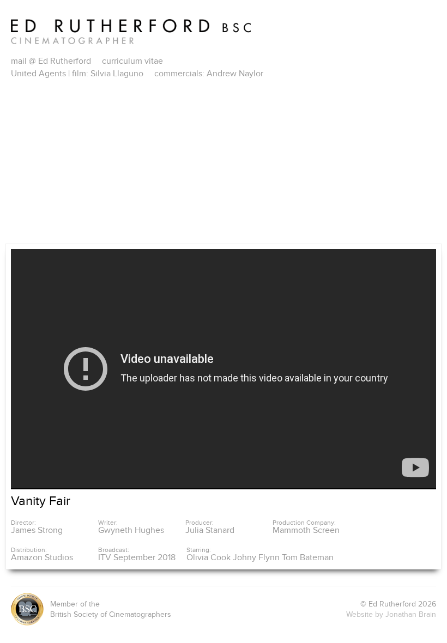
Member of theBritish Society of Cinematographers (110, 609)
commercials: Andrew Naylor (208, 73)
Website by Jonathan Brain (391, 614)
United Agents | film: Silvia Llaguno (77, 73)
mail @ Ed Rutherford (51, 61)
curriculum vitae (132, 61)
